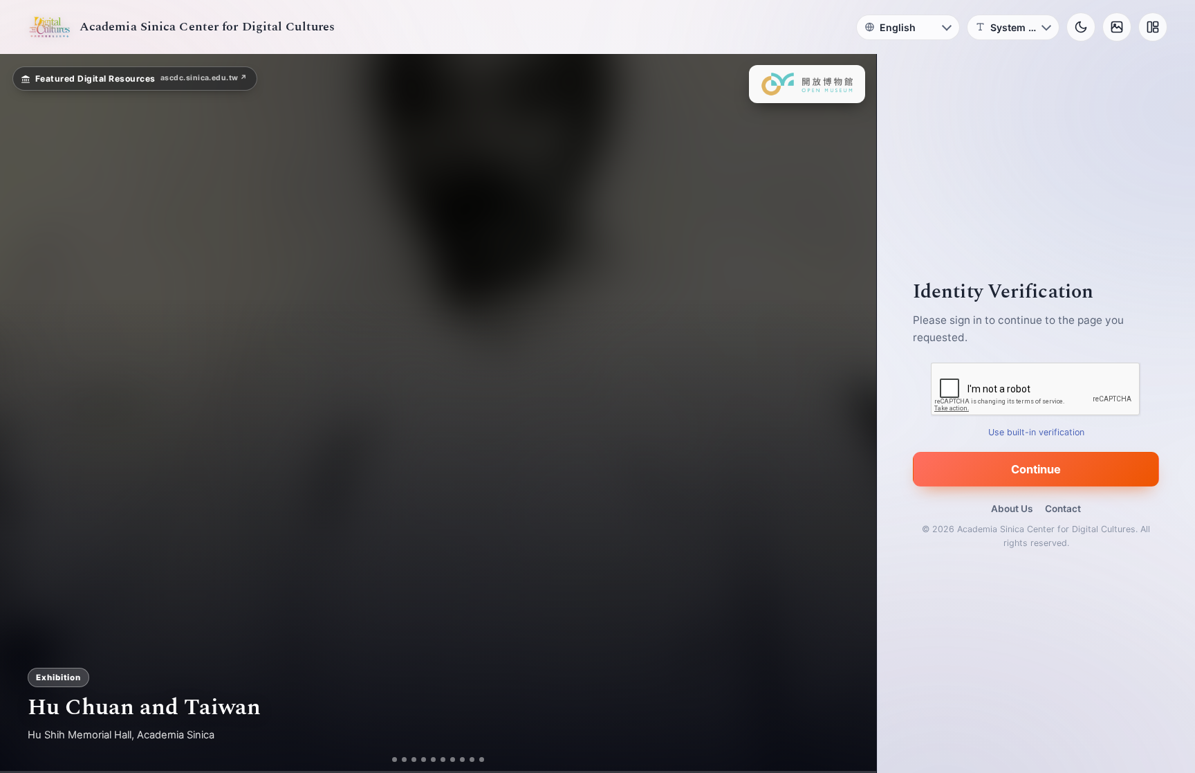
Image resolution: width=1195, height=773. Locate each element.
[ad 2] (404, 759)
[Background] (1116, 27)
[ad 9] (472, 759)
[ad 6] (443, 759)
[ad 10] (481, 759)
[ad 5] (433, 759)
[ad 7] (452, 759)
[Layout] (1152, 27)
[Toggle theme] (1080, 27)
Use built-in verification (1036, 432)
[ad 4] (423, 759)
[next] (851, 414)
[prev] (25, 414)
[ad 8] (462, 759)
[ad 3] (413, 759)
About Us (1011, 508)
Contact (1063, 508)
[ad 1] (394, 759)
